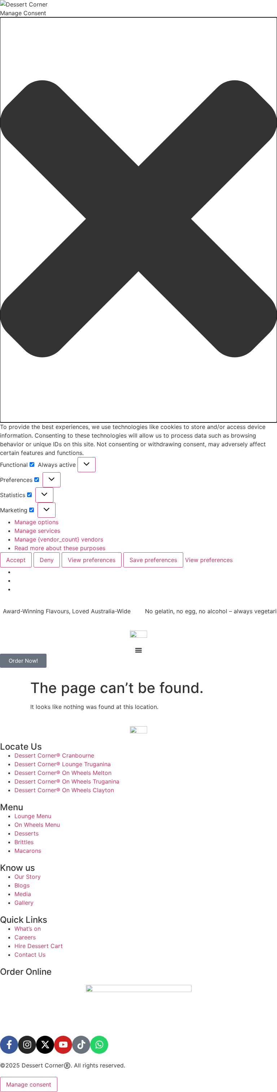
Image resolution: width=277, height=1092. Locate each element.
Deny (47, 559)
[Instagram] (27, 1045)
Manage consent (28, 1084)
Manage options (36, 522)
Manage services (37, 530)
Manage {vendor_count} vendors (58, 539)
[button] (138, 219)
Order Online (26, 971)
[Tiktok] (81, 1045)
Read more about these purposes (59, 548)
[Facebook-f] (9, 1045)
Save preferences (153, 559)
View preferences (91, 559)
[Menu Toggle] (138, 650)
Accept (16, 559)
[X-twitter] (45, 1045)
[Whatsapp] (99, 1045)
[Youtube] (63, 1045)
